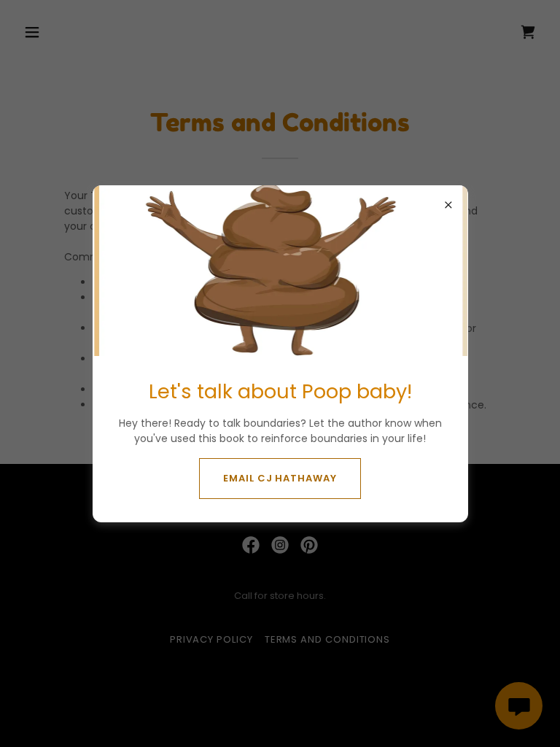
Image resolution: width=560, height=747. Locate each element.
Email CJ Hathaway (280, 478)
